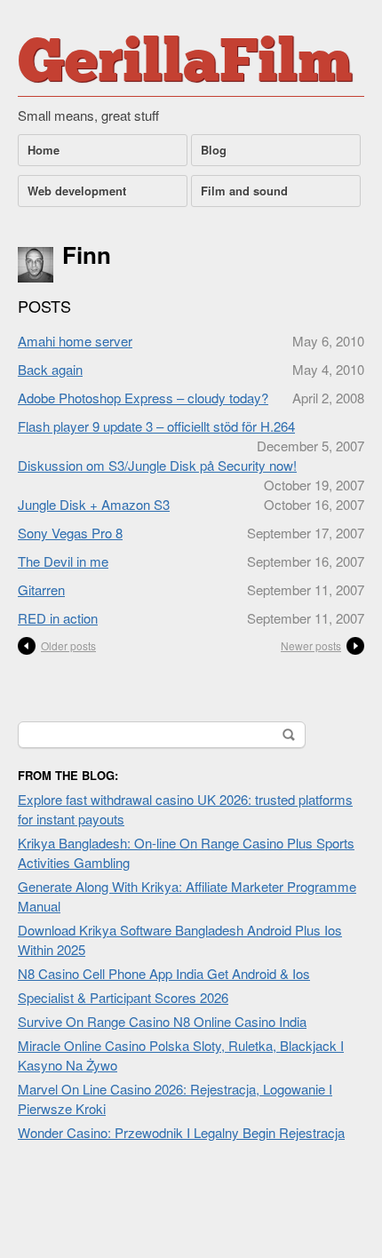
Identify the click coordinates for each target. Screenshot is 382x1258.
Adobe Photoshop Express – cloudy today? (143, 397)
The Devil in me (63, 561)
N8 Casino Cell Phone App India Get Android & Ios (164, 973)
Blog (214, 149)
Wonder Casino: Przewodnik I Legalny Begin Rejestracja (181, 1132)
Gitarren (41, 589)
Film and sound (244, 190)
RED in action (58, 618)
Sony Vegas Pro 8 (70, 532)
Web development (77, 190)
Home (44, 149)
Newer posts (311, 645)
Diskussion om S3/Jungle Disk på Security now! (157, 465)
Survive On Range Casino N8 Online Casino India (162, 1021)
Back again (50, 369)
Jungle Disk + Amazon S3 (94, 504)
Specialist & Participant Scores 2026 (123, 997)
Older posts (68, 645)
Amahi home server (75, 340)
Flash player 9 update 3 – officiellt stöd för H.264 (156, 426)
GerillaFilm (185, 66)
